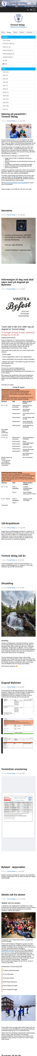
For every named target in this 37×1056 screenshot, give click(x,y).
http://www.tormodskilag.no (18, 27)
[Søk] (27, 9)
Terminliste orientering (14, 769)
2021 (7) (5, 85)
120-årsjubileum (10, 523)
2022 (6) (5, 82)
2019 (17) (6, 92)
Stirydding (7, 583)
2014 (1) (5, 109)
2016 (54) (6, 102)
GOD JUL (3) (7, 47)
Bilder (15, 32)
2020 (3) (5, 89)
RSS (5, 64)
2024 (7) (5, 75)
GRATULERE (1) (8, 50)
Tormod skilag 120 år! (13, 555)
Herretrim (6, 210)
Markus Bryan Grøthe (7, 951)
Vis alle (5, 60)
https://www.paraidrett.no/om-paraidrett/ (16, 182)
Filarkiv (22, 32)
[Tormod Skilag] (18, 3)
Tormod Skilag (11, 121)
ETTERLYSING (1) (8, 43)
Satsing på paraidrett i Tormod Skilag (13, 115)
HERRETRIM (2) (8, 57)
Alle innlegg (6, 40)
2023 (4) (5, 79)
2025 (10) (6, 72)
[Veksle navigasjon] (34, 9)
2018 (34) (6, 95)
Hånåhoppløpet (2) (8, 54)
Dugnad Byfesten (11, 682)
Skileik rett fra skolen (13, 894)
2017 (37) (6, 99)
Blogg (9, 32)
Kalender (29, 32)
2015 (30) (6, 106)
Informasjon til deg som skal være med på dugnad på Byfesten (17, 282)
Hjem (3, 32)
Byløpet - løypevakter (13, 867)
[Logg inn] (31, 9)
